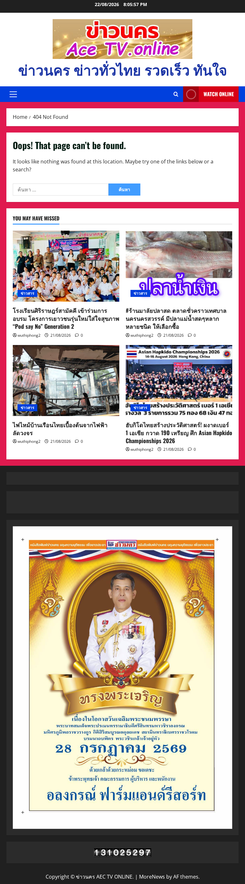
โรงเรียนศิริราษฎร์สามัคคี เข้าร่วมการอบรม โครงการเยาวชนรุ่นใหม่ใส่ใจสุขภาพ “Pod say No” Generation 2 (66, 318)
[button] (13, 94)
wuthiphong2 (29, 335)
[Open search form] (176, 94)
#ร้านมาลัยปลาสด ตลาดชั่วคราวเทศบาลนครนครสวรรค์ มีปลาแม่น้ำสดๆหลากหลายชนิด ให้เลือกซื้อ (176, 318)
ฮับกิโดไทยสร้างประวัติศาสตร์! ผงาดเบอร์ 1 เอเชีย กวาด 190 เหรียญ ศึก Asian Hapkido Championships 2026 (179, 432)
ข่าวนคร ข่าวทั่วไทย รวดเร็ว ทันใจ (122, 69)
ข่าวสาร (27, 293)
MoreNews (152, 876)
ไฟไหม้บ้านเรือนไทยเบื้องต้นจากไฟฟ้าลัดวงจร (60, 428)
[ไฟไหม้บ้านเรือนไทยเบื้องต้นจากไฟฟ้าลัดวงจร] (66, 380)
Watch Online (219, 94)
